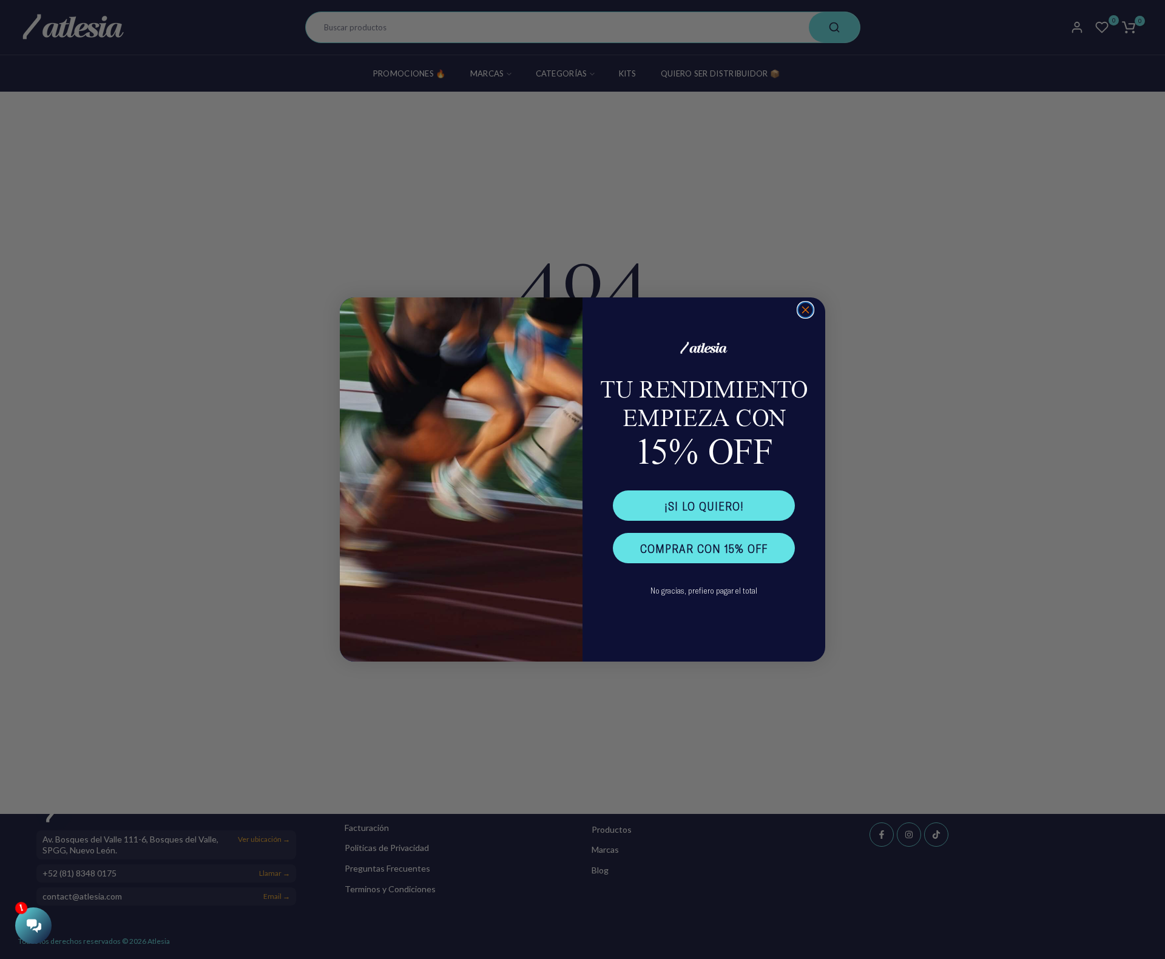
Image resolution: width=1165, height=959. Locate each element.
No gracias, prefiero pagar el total (703, 590)
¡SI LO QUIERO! (704, 505)
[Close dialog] (805, 309)
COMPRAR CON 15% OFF (704, 548)
